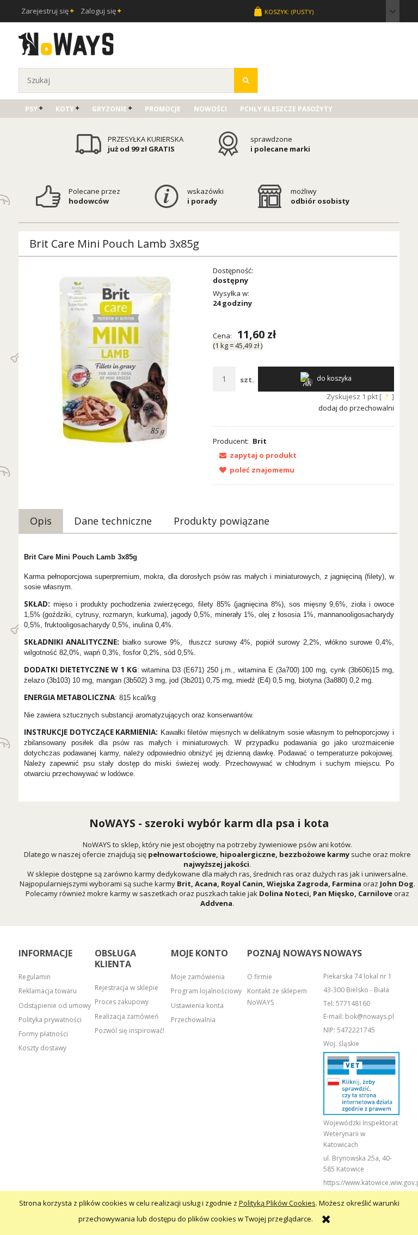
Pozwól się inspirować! (129, 1030)
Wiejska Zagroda (297, 884)
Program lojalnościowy (206, 990)
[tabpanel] (209, 668)
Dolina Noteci (284, 893)
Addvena (216, 903)
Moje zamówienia (198, 976)
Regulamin (35, 976)
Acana (206, 884)
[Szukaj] (245, 80)
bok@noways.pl (369, 1016)
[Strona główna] (66, 42)
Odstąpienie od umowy (55, 1005)
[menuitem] (34, 108)
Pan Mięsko (333, 893)
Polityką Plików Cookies (277, 1203)
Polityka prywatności (50, 1019)
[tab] (41, 521)
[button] (255, 455)
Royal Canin (242, 884)
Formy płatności (43, 1033)
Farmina (346, 884)
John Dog (397, 884)
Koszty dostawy (42, 1048)
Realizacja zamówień (126, 1016)
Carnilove (375, 893)
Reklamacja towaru (48, 990)
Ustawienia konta (197, 1005)
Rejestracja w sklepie (126, 987)
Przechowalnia (193, 1019)
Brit (260, 441)
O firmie (259, 976)
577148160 (353, 1003)
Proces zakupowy (122, 1001)
